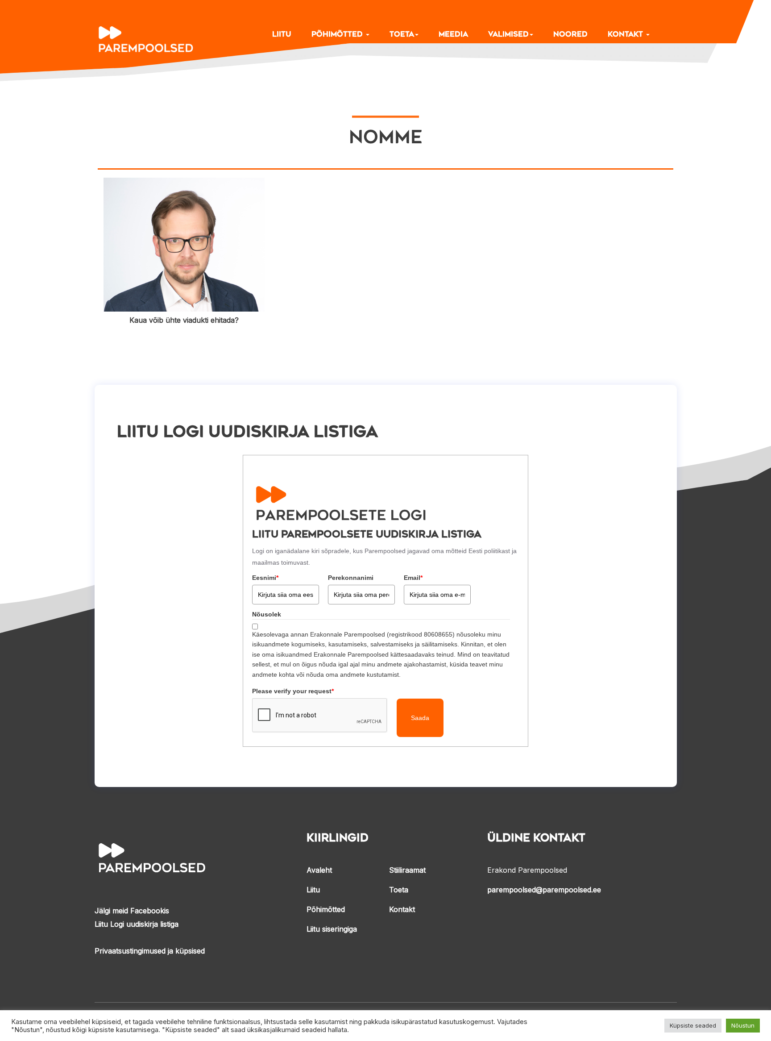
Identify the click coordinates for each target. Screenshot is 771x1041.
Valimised (508, 34)
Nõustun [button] (742, 1025)
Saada (420, 717)
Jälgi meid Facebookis (132, 910)
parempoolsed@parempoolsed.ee (544, 889)
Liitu (281, 34)
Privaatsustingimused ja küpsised (150, 950)
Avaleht (319, 870)
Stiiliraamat (407, 870)
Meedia (453, 34)
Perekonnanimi (350, 577)
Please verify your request (293, 691)
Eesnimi (265, 577)
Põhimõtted (338, 34)
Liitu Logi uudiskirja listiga (136, 924)
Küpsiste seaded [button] (693, 1025)
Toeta (402, 34)
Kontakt (626, 34)
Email (413, 577)
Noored (570, 34)
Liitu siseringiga (332, 928)
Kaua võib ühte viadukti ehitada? (184, 320)
